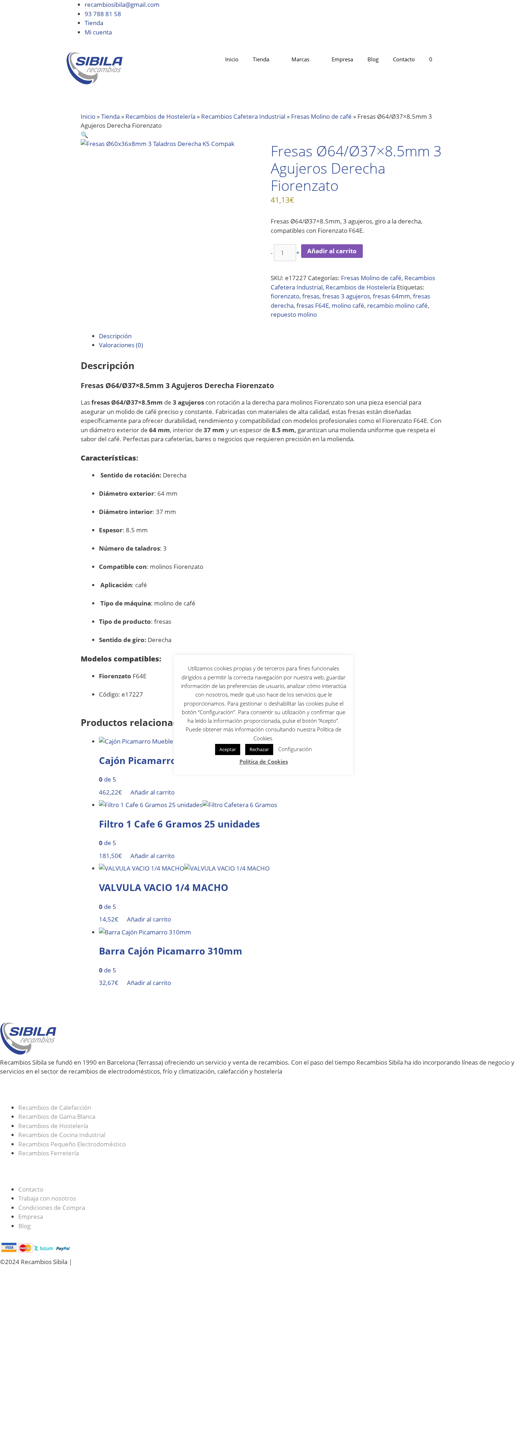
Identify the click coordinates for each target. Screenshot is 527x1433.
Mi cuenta (98, 32)
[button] (84, 135)
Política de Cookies (135, 1262)
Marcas (300, 59)
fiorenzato (285, 296)
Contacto (404, 59)
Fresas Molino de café (321, 116)
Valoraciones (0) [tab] (121, 345)
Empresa (342, 59)
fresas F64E (312, 305)
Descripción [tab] (115, 336)
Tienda (94, 23)
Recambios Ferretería (48, 1153)
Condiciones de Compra (51, 1207)
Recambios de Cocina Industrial (61, 1135)
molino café (348, 305)
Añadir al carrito (332, 251)
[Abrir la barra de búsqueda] (450, 59)
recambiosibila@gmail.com (122, 4)
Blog (373, 59)
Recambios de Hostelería (160, 116)
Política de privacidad (195, 1262)
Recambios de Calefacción (54, 1107)
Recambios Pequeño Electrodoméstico (72, 1144)
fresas (310, 296)
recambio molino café (397, 305)
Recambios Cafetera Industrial (243, 116)
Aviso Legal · (91, 1262)
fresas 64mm (391, 296)
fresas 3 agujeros (346, 296)
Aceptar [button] (227, 749)
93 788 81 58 (103, 14)
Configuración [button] (295, 749)
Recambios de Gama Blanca (56, 1116)
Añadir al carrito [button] (152, 792)
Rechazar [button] (259, 749)
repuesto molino (294, 314)
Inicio (231, 59)
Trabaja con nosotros (47, 1198)
